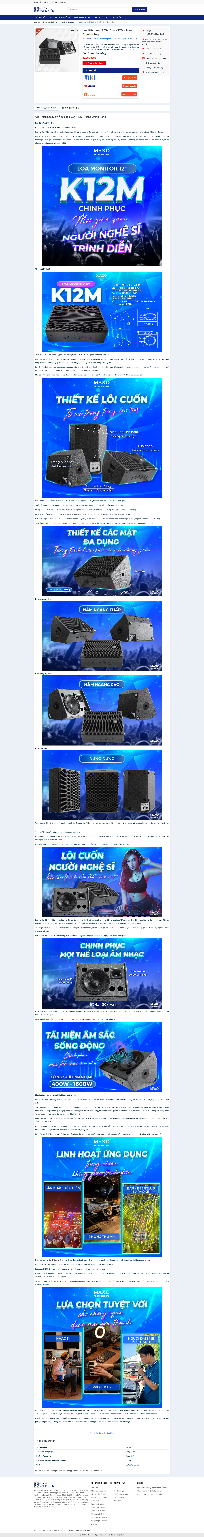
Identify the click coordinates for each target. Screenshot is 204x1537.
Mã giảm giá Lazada (99, 1517)
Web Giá (79, 1530)
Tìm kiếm (140, 10)
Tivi (50, 17)
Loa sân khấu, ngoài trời (69, 22)
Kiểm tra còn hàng (94, 63)
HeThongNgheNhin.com (96, 1535)
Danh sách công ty (98, 1507)
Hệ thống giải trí (62, 17)
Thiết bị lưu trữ (101, 17)
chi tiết (71, 108)
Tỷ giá (48, 1530)
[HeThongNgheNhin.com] (44, 10)
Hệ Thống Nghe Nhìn (116, 1535)
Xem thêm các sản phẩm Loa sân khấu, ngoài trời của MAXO (115, 39)
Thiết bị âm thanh (82, 17)
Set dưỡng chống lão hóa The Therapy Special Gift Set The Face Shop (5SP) (72, 1471)
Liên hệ (63, 2)
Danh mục (46, 2)
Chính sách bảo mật (98, 1491)
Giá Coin (86, 1530)
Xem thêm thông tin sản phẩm (102, 1433)
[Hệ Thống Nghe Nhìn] (45, 1485)
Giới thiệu (55, 2)
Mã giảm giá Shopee (99, 1521)
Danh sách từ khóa (98, 1511)
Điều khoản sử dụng (99, 1494)
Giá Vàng (71, 1530)
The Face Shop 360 (59, 1530)
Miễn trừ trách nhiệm (99, 1497)
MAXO (89, 39)
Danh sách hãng (97, 1504)
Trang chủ (37, 2)
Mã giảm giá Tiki (97, 1514)
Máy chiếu (116, 17)
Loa (57, 22)
